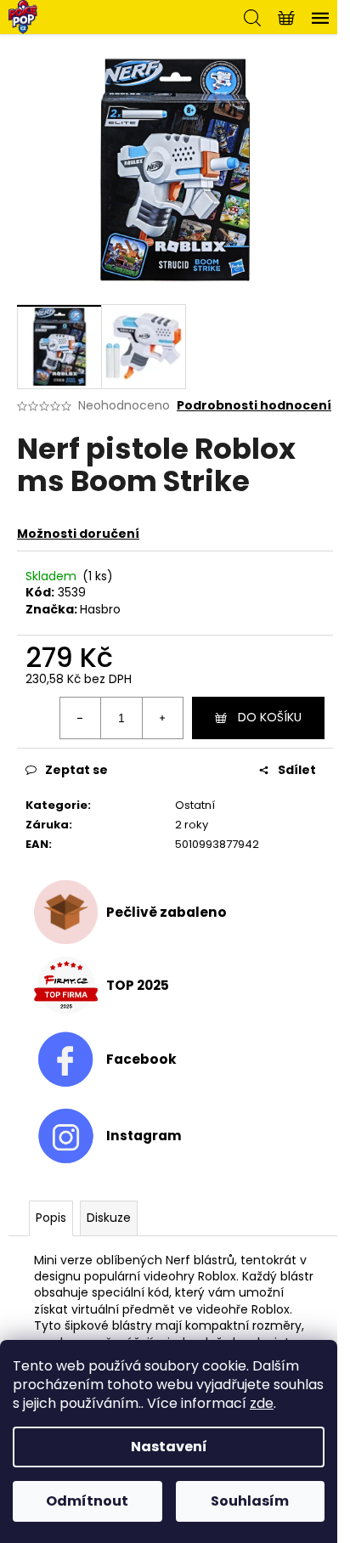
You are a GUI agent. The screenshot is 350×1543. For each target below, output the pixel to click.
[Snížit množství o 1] (80, 718)
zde (262, 1403)
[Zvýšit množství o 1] (162, 718)
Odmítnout (87, 1501)
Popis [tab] (51, 1217)
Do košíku (270, 717)
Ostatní (195, 805)
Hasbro (100, 609)
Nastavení (169, 1446)
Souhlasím (250, 1501)
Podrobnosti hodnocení (254, 406)
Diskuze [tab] (109, 1217)
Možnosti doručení (78, 533)
